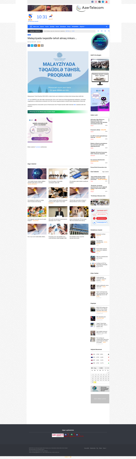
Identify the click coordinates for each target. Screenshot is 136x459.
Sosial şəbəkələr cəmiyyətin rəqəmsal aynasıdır (101, 279)
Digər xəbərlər (105, 171)
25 (97, 380)
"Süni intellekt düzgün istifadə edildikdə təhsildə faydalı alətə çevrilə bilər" (36, 183)
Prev (93, 65)
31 (95, 382)
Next (107, 65)
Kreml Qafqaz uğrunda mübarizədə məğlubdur (102, 250)
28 (105, 380)
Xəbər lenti (36, 26)
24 (95, 380)
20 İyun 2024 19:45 (32, 41)
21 (105, 378)
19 (100, 378)
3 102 (39, 41)
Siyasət (42, 26)
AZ (98, 31)
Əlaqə (100, 448)
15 (108, 376)
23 (92, 380)
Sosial (57, 26)
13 (103, 376)
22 (108, 378)
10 (95, 376)
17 (95, 378)
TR (108, 31)
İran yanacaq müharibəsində (101, 242)
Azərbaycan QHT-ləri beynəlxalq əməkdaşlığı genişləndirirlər (101, 265)
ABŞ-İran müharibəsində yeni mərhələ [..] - (55, 31)
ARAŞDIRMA (75, 26)
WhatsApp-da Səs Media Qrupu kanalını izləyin (42, 111)
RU (101, 31)
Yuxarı (104, 448)
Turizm (47, 26)
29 (108, 380)
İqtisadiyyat (63, 26)
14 (105, 376)
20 (103, 378)
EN (105, 31)
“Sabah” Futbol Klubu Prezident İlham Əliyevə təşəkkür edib (101, 325)
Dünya (68, 26)
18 (97, 378)
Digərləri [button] (82, 26)
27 (103, 380)
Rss (97, 448)
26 (100, 380)
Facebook (37, 147)
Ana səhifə (86, 448)
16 (92, 378)
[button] (106, 26)
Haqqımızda (92, 448)
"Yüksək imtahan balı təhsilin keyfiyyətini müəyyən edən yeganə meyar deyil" (58, 202)
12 (100, 376)
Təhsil (31, 177)
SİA (28, 99)
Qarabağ (52, 26)
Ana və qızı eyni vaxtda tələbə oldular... (37, 236)
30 (92, 382)
